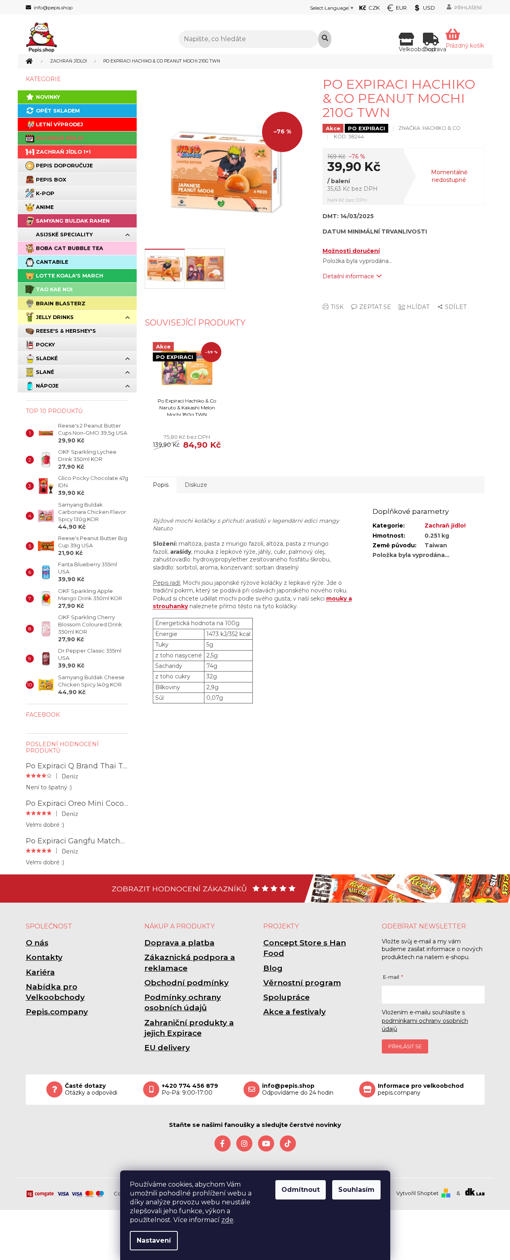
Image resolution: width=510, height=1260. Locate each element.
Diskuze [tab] (196, 484)
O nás (37, 942)
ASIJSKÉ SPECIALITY (64, 235)
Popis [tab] (161, 484)
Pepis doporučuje (64, 166)
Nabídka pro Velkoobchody (55, 992)
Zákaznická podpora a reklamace (189, 962)
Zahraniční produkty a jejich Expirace (189, 1028)
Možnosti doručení (351, 251)
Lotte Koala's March (69, 276)
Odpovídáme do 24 (297, 1089)
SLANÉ (45, 372)
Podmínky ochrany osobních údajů (182, 1002)
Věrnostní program (302, 982)
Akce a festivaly (294, 1011)
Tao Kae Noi (54, 289)
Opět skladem (58, 111)
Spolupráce (286, 997)
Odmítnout (300, 1189)
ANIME (45, 207)
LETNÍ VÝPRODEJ (59, 124)
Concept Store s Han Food (304, 948)
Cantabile (52, 262)
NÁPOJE (47, 386)
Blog (273, 968)
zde (227, 1220)
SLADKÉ (47, 358)
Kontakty (44, 957)
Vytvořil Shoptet (417, 1193)
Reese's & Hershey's (66, 331)
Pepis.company (57, 1011)
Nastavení (154, 1240)
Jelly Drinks (55, 317)
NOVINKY (48, 97)
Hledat (324, 39)
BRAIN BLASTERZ (60, 303)
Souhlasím (356, 1189)
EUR (401, 7)
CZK (374, 7)
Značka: (429, 128)
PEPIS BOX (51, 180)
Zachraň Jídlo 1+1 (63, 152)
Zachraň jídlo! (59, 138)
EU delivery (167, 1047)
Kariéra (40, 972)
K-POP (45, 193)
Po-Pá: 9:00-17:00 (190, 1089)
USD (429, 7)
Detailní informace (348, 276)
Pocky (45, 345)
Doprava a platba (179, 942)
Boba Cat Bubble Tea (69, 248)
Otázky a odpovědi (91, 1089)
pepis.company (421, 1089)
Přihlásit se (405, 1046)
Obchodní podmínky (186, 982)
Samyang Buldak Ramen (73, 221)
